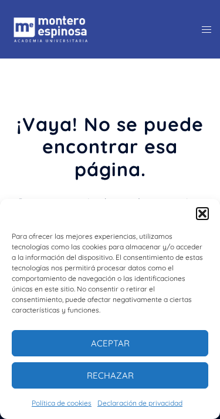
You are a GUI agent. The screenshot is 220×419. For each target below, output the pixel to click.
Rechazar (110, 375)
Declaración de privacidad (139, 403)
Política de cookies (62, 403)
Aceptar (110, 343)
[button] (202, 213)
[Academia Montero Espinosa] (51, 28)
